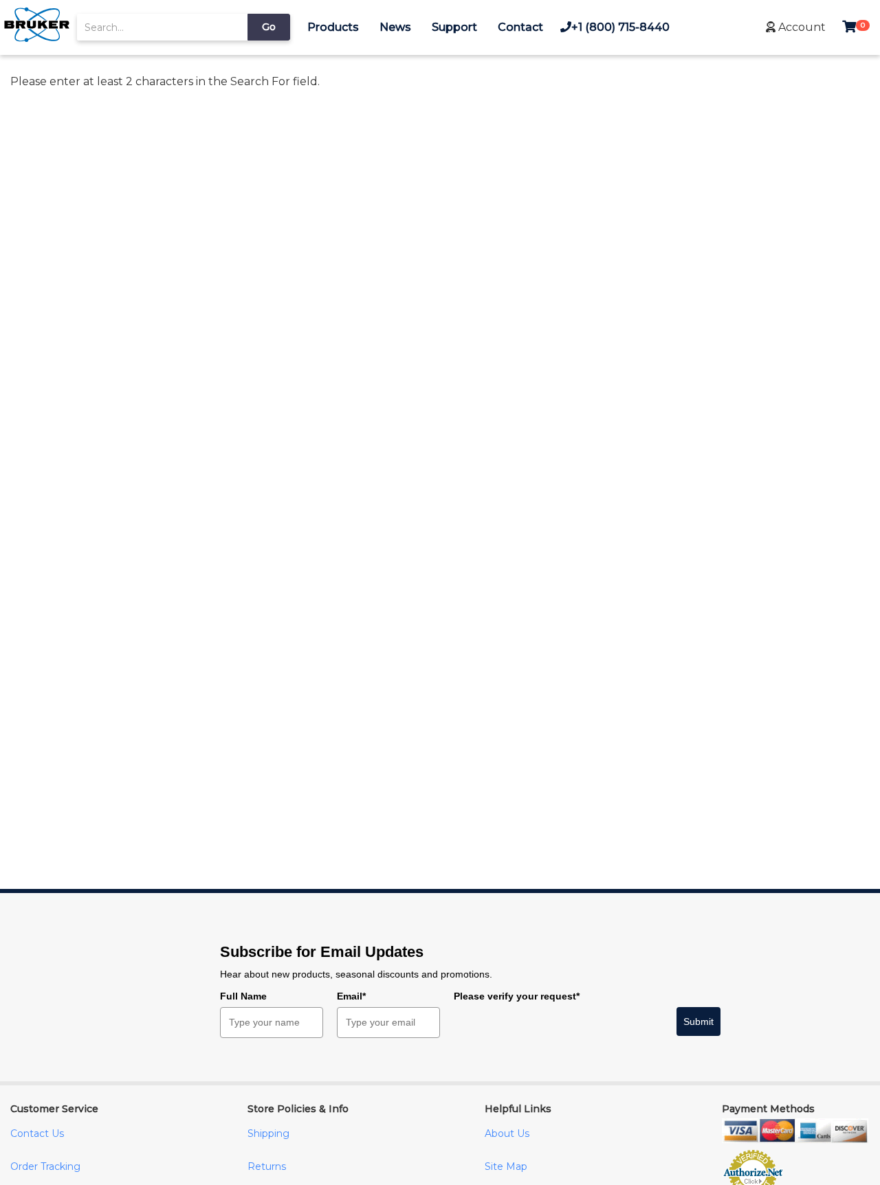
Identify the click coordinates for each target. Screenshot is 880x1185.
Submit (698, 1021)
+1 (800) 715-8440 (620, 27)
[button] (796, 27)
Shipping (268, 1133)
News (395, 27)
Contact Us (37, 1133)
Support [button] (454, 27)
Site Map (506, 1166)
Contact (520, 27)
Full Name (243, 996)
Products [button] (333, 27)
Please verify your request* (517, 996)
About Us (507, 1133)
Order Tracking (45, 1166)
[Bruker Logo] (36, 38)
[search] (162, 27)
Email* (351, 996)
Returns (267, 1166)
